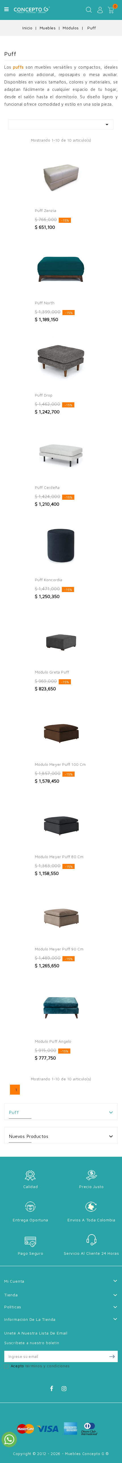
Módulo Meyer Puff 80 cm (59, 856)
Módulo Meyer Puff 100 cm (60, 764)
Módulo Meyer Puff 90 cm (59, 948)
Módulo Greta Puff (52, 672)
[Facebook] (55, 1390)
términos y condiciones (48, 1366)
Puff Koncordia (48, 579)
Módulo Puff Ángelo (53, 1041)
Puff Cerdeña (47, 487)
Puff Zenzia (45, 210)
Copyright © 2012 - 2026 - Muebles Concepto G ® (61, 1453)
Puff (14, 1112)
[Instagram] (67, 1390)
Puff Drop (44, 395)
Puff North (44, 302)
